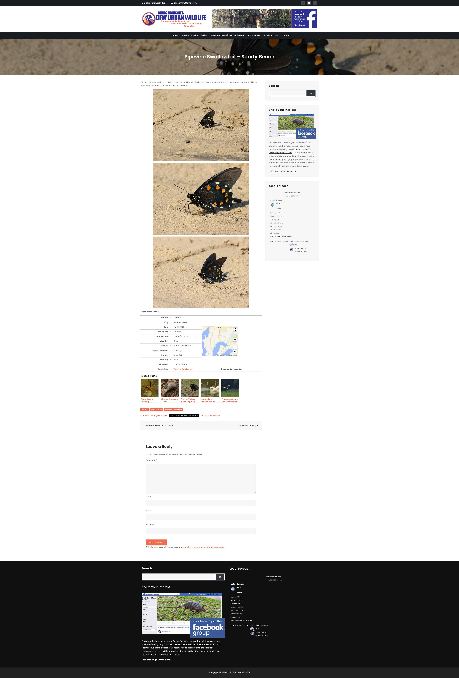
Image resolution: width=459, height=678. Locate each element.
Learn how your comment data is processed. (203, 547)
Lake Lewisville (156, 409)
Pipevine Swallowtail (183, 369)
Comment (151, 460)
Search (274, 86)
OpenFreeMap (225, 355)
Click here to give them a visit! (283, 171)
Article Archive (271, 35)
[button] (235, 348)
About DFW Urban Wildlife (194, 35)
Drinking (144, 409)
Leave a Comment (212, 415)
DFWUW (145, 415)
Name (149, 496)
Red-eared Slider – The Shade (159, 425)
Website (150, 524)
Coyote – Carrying (247, 425)
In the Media (254, 35)
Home (175, 35)
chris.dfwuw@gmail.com (185, 3)
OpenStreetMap (233, 355)
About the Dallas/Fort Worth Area (227, 35)
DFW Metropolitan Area (292, 193)
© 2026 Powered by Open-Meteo (281, 236)
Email (149, 510)
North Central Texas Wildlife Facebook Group (190, 644)
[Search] (310, 93)
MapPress (219, 355)
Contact (286, 35)
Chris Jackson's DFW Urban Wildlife (184, 416)
